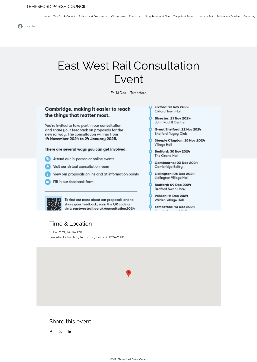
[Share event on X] (60, 331)
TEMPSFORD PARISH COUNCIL (56, 6)
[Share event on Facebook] (51, 331)
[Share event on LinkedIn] (69, 331)
